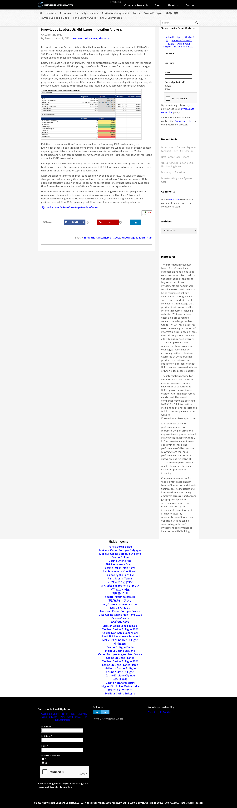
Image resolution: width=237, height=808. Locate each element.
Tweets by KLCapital (159, 712)
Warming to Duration (173, 172)
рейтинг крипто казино (120, 597)
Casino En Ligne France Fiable (120, 665)
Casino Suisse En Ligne (120, 672)
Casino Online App (120, 561)
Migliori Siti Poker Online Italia (120, 686)
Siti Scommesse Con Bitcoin (120, 571)
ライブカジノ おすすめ (120, 582)
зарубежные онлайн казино (120, 604)
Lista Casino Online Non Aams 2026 (120, 614)
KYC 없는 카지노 (120, 589)
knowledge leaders (133, 237)
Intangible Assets (109, 237)
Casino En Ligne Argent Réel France (120, 654)
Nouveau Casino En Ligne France (120, 611)
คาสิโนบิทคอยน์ (120, 622)
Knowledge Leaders (86, 13)
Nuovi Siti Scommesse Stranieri (120, 636)
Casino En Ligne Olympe (120, 675)
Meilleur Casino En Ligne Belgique (120, 550)
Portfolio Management (115, 13)
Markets (51, 13)
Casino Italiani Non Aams (120, 568)
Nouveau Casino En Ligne (54, 17)
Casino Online (120, 557)
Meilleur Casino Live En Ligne (120, 640)
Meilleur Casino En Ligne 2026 (120, 629)
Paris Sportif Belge (120, 546)
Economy (65, 13)
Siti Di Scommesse (111, 17)
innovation (90, 237)
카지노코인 (120, 643)
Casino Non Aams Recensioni (120, 633)
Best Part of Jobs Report (175, 156)
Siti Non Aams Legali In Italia (120, 626)
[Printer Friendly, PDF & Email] (147, 213)
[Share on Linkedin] (135, 222)
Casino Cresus (120, 618)
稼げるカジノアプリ (120, 600)
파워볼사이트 (120, 593)
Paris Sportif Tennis (120, 578)
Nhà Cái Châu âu (120, 607)
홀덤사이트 (172, 13)
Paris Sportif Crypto (84, 17)
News (136, 13)
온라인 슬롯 (120, 679)
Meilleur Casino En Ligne (120, 650)
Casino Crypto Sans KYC (120, 575)
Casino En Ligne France (120, 658)
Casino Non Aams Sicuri (120, 682)
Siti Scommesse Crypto (120, 564)
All (41, 13)
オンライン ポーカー (120, 690)
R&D (149, 237)
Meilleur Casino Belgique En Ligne (120, 554)
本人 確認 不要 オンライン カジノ (120, 586)
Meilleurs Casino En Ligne (120, 668)
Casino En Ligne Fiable (120, 647)
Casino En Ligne (153, 13)
